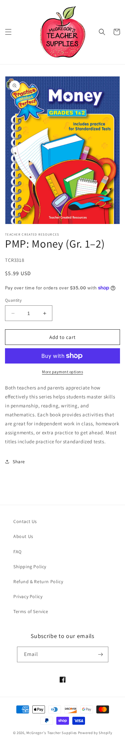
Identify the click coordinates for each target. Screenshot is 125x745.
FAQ (17, 552)
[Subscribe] (100, 654)
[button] (8, 32)
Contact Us (25, 521)
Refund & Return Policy (38, 582)
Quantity (13, 300)
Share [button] (19, 462)
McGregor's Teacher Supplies (51, 732)
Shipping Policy (29, 567)
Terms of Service (30, 611)
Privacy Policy (27, 596)
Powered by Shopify (95, 732)
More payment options (62, 371)
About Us (23, 536)
